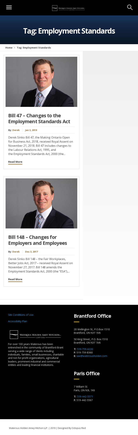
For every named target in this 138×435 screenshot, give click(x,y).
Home (8, 47)
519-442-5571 (85, 396)
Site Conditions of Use (20, 314)
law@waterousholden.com (92, 356)
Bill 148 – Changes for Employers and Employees (37, 240)
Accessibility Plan (17, 321)
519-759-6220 (85, 349)
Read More (15, 161)
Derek (16, 130)
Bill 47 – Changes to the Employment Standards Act (39, 118)
